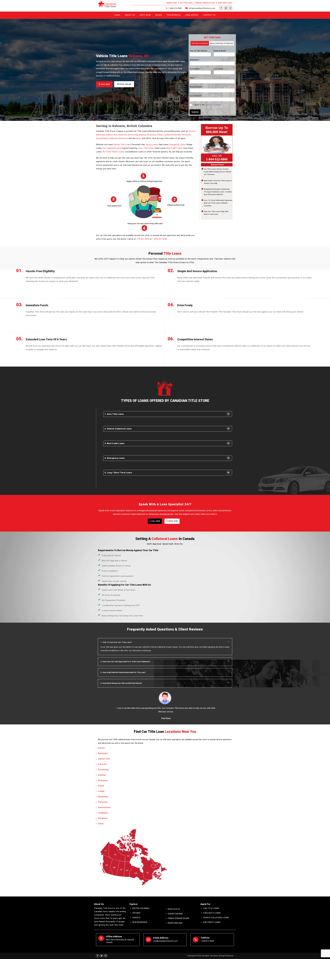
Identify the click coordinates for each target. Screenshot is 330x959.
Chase (160, 135)
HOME (117, 15)
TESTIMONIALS (173, 15)
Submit (195, 112)
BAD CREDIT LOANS (211, 922)
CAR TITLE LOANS (211, 908)
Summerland (101, 138)
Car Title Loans (186, 3)
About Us (130, 15)
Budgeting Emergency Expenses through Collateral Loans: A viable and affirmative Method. (218, 191)
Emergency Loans (177, 144)
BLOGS (159, 15)
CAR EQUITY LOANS (212, 913)
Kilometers (194, 60)
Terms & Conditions (213, 105)
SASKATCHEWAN (175, 914)
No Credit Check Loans (113, 152)
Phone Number (197, 87)
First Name (195, 69)
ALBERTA (136, 918)
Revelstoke (176, 135)
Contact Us (209, 15)
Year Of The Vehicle (198, 51)
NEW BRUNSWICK (139, 922)
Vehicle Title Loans (122, 144)
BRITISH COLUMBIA (140, 908)
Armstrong (133, 135)
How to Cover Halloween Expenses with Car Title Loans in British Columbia (218, 203)
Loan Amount (195, 96)
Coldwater (113, 138)
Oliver (138, 138)
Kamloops (100, 135)
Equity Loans (172, 3)
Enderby (142, 135)
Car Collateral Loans (112, 148)
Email (193, 78)
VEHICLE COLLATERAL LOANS (216, 918)
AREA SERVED (191, 15)
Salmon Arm (111, 135)
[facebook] (221, 8)
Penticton (186, 135)
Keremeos (123, 138)
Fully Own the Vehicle (200, 43)
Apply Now (145, 15)
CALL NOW (105, 84)
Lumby (167, 135)
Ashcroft (122, 135)
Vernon (192, 131)
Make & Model (220, 51)
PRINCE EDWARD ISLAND (178, 918)
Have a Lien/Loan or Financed (221, 43)
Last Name (218, 69)
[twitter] (226, 8)
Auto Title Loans (146, 148)
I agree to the (207, 105)
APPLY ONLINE (125, 84)
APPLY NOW (173, 521)
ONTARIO (136, 913)
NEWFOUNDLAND (175, 923)
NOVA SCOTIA (174, 909)
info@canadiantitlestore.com (201, 8)
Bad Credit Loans (225, 3)
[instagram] (230, 8)
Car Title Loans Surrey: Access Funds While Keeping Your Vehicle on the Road (217, 171)
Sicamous (151, 135)
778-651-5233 (143, 239)
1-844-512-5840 (175, 8)
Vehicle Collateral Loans (205, 3)
